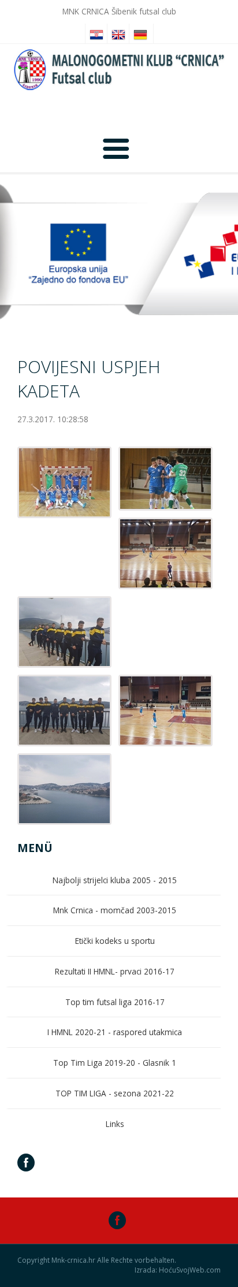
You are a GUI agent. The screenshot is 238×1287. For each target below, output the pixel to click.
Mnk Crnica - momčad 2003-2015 (114, 910)
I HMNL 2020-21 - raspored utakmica (114, 1031)
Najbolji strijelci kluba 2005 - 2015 (115, 880)
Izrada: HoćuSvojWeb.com (178, 1270)
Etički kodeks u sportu (115, 940)
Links (115, 1123)
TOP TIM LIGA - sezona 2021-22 (114, 1093)
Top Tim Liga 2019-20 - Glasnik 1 (114, 1062)
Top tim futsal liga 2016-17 (115, 1001)
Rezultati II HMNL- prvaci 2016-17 (114, 971)
